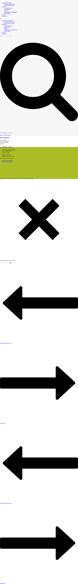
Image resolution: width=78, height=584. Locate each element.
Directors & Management (9, 4)
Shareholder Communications (10, 12)
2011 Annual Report (5, 137)
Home (1, 135)
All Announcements (8, 8)
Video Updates (7, 13)
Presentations (7, 9)
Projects (4, 14)
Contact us (4, 16)
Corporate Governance (9, 5)
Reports (6, 10)
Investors (4, 6)
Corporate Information (7, 2)
